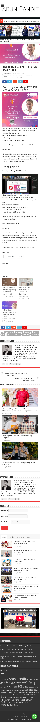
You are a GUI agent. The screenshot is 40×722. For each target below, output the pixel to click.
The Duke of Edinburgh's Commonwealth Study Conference (17, 699)
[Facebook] (15, 716)
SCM (34, 695)
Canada (35, 679)
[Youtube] (22, 716)
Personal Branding (13, 334)
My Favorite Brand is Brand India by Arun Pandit (16, 373)
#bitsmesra (12, 154)
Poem (18, 695)
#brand (16, 159)
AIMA (2, 679)
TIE (13, 702)
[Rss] (13, 716)
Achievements (11, 39)
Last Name (4, 516)
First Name (4, 510)
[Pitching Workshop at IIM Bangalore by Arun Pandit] (9, 282)
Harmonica (23, 684)
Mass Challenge (6, 692)
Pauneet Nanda (12, 695)
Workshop (35, 334)
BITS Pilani (29, 679)
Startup (4, 697)
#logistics (14, 161)
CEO (1, 682)
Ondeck (37, 692)
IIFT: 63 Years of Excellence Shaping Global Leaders (16, 652)
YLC (17, 705)
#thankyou (32, 240)
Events (15, 75)
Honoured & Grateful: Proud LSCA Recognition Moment (17, 646)
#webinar (19, 154)
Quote (24, 694)
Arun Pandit (9, 332)
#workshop (20, 156)
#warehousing (30, 159)
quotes (30, 695)
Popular (11, 537)
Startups (11, 697)
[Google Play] (26, 716)
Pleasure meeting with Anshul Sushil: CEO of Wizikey (16, 649)
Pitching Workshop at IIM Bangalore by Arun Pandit (9, 290)
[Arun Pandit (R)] (20, 8)
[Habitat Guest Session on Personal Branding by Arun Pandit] (9, 305)
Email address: (6, 522)
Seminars (26, 334)
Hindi (28, 684)
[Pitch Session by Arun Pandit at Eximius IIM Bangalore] (26, 282)
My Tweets (3, 670)
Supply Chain (18, 697)
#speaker (13, 156)
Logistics (31, 689)
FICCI (12, 684)
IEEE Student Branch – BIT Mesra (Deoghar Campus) (19, 247)
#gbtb (27, 240)
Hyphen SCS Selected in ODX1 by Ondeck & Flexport (25, 378)
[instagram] (24, 716)
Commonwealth (16, 682)
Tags (28, 537)
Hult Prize (3, 687)
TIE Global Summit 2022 (21, 702)
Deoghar (28, 332)
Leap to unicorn (34, 687)
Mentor (16, 692)
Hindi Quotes (34, 684)
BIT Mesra (19, 332)
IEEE (3, 334)
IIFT (24, 687)
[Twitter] (17, 716)
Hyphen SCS (6, 149)
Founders (17, 684)
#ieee (4, 154)
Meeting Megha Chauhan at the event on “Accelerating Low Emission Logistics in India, (19, 410)
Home (4, 39)
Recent (4, 537)
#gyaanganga (26, 154)
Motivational (30, 692)
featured (7, 684)
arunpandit (7, 73)
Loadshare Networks (18, 690)
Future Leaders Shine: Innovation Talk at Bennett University (18, 661)
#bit (7, 154)
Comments (20, 537)
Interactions (21, 75)
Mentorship (28, 75)
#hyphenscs (22, 159)
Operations (3, 695)
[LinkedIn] (20, 716)
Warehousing (8, 704)
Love (37, 690)
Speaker (4, 76)
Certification (7, 682)
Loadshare (7, 690)
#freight (19, 161)
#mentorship (10, 159)
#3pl (23, 161)
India (28, 687)
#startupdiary (28, 156)
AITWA (6, 679)
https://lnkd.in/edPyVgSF (25, 145)
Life (1, 690)
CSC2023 (26, 682)
